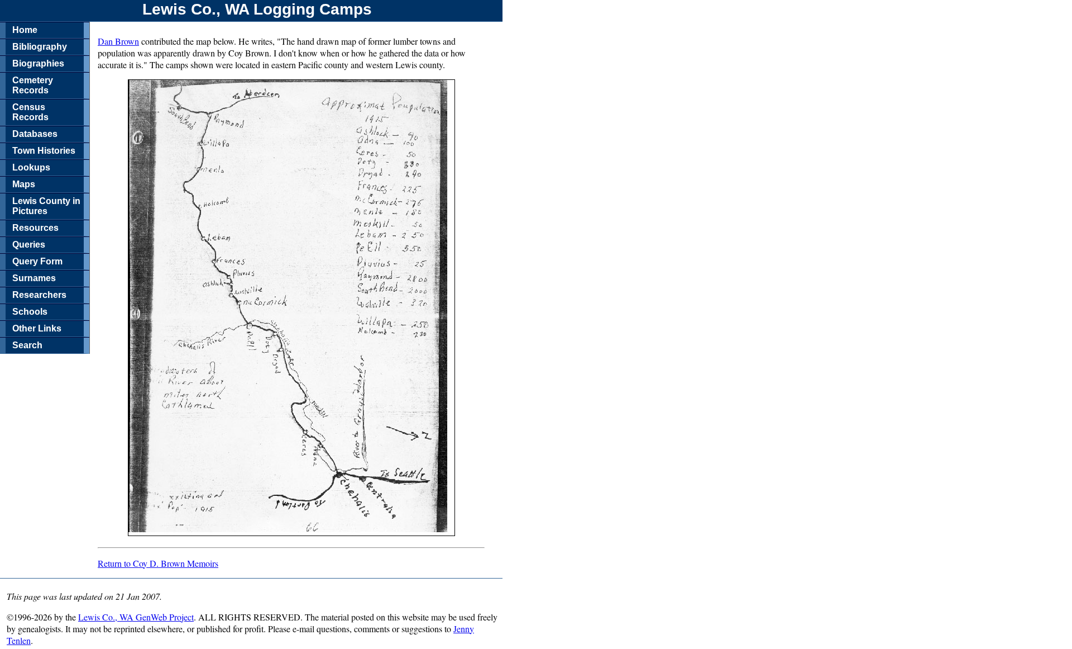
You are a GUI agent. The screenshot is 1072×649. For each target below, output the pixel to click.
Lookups (31, 167)
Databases (35, 134)
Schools (29, 311)
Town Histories (43, 150)
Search (27, 345)
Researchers (39, 295)
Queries (28, 244)
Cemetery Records (32, 85)
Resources (35, 228)
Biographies (38, 63)
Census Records (30, 112)
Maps (23, 184)
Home (24, 30)
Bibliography (39, 46)
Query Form (37, 261)
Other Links (36, 328)
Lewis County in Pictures (46, 206)
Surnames (34, 278)
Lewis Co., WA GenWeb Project (136, 617)
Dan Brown (118, 41)
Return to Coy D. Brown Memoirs (158, 563)
